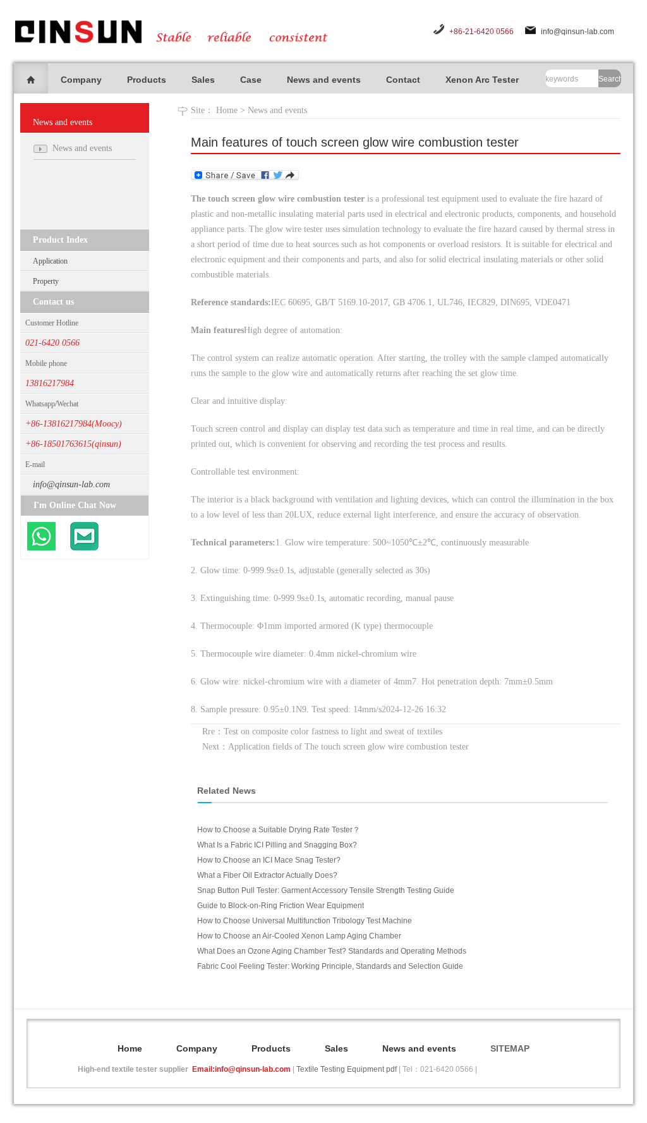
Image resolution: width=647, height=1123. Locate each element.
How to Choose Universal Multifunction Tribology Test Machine (304, 920)
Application (50, 261)
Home (227, 110)
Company (81, 80)
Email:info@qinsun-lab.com (241, 1069)
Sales (203, 80)
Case (251, 80)
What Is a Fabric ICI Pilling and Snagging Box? (277, 845)
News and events (324, 80)
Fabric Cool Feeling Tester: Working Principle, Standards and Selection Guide (330, 966)
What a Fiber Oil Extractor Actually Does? (267, 875)
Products (146, 80)
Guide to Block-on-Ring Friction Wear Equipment (280, 905)
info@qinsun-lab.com (577, 31)
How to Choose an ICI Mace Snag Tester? (269, 860)
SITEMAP (509, 1048)
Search (609, 79)
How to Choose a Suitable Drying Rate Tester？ (278, 829)
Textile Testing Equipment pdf (346, 1069)
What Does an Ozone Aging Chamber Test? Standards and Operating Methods (331, 951)
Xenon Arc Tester (482, 80)
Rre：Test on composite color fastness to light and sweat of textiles (322, 731)
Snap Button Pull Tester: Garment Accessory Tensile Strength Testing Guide (325, 890)
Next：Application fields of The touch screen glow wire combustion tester (335, 746)
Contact (403, 80)
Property (46, 281)
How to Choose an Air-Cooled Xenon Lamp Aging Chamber (299, 936)
